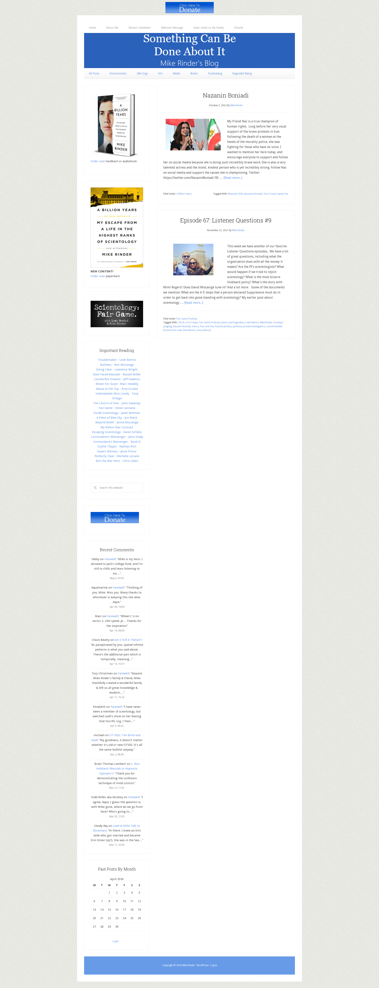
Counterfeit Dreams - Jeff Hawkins (117, 379)
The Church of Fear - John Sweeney (116, 403)
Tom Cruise (269, 193)
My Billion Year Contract (116, 427)
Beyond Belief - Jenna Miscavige (116, 422)
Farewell (110, 559)
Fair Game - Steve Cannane (117, 408)
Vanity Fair (282, 193)
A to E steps (192, 322)
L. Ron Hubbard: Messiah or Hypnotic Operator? (118, 768)
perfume (237, 326)
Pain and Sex (207, 326)
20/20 (181, 322)
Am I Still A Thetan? (128, 640)
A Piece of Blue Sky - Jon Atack (117, 417)
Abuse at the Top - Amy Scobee (117, 389)
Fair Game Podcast (186, 318)
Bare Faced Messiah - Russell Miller (117, 374)
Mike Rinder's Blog (189, 50)
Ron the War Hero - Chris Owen (117, 461)
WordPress (203, 965)
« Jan (115, 941)
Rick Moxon (189, 330)
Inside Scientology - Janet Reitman (117, 413)
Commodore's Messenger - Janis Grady (117, 437)
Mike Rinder (266, 322)
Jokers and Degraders (232, 322)
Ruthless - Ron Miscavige (117, 365)
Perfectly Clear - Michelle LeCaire (117, 456)
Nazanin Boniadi (226, 95)
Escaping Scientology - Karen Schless (117, 432)
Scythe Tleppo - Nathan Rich (117, 446)
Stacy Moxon (204, 330)
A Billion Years (184, 193)
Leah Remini (252, 322)
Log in (213, 965)
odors (195, 326)
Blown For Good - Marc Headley (117, 384)
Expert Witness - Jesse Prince (116, 451)
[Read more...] (232, 178)
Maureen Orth (235, 193)
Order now (98, 161)
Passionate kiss (223, 326)
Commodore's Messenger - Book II (117, 441)
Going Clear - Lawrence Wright (117, 369)
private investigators (254, 326)
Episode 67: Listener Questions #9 (225, 220)
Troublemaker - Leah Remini (117, 360)
